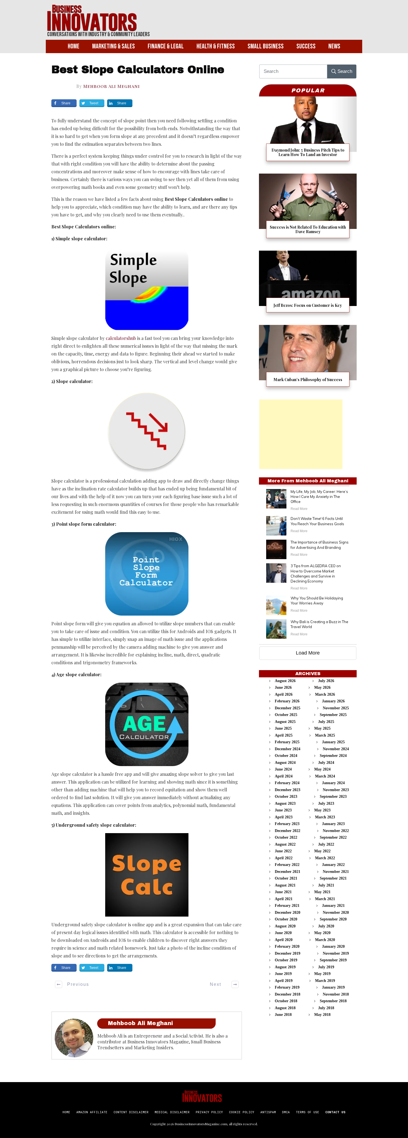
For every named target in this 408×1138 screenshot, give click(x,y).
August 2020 (285, 926)
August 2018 (285, 1008)
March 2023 (325, 817)
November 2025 (336, 708)
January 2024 (333, 783)
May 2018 (322, 1015)
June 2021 (283, 892)
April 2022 (284, 858)
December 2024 (287, 749)
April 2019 (284, 981)
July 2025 (326, 722)
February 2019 (287, 987)
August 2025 (285, 722)
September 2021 (333, 878)
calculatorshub (121, 338)
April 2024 (284, 776)
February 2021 (287, 906)
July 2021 (326, 885)
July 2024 (326, 763)
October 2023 (286, 796)
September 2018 (333, 1001)
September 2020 (333, 919)
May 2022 (322, 851)
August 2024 (285, 763)
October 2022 (286, 837)
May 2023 (322, 810)
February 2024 (287, 783)
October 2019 (286, 960)
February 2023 (287, 824)
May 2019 (322, 974)
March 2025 (325, 735)
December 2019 (287, 953)
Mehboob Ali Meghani (111, 86)
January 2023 (333, 824)
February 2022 (287, 865)
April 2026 (284, 694)
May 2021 (322, 892)
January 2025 (333, 742)
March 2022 (325, 858)
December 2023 (287, 790)
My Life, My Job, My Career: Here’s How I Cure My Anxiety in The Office (319, 496)
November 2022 (336, 831)
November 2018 (336, 994)
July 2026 (326, 681)
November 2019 (336, 953)
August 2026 (285, 681)
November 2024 (336, 749)
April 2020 (284, 940)
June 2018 (283, 1015)
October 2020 (286, 919)
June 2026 (283, 687)
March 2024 (325, 776)
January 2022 (333, 865)
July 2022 (326, 844)
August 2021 (285, 885)
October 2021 (286, 878)
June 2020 (283, 933)
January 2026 (333, 701)
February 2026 (287, 701)
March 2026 (325, 694)
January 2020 (333, 946)
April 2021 (284, 899)
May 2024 (322, 769)
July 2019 (326, 967)
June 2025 (283, 728)
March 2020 (325, 940)
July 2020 (326, 926)
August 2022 (285, 844)
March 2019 (325, 981)
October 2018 (286, 1001)
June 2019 (283, 974)
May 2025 (322, 728)
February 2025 (287, 742)
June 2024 (283, 769)
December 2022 (287, 831)
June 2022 (283, 851)
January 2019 (333, 987)
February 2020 (287, 946)
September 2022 (333, 837)
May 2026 (322, 687)
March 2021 (325, 899)
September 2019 (333, 960)
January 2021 (333, 906)
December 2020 (287, 912)
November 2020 (336, 912)
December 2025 (287, 708)
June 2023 (283, 810)
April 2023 (284, 817)
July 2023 (326, 803)
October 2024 (286, 756)
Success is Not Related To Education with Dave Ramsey (308, 209)
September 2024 (333, 756)
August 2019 (285, 967)
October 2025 (286, 715)
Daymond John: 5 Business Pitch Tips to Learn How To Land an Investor (308, 132)
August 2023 (285, 803)
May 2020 (322, 933)
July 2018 (326, 1008)
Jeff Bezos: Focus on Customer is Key (308, 285)
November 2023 (336, 790)
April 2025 (284, 735)
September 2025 (333, 715)
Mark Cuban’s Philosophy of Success (308, 359)
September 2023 (333, 796)
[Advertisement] (300, 434)
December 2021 (287, 872)
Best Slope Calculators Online (137, 69)
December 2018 (287, 994)
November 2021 (336, 872)
